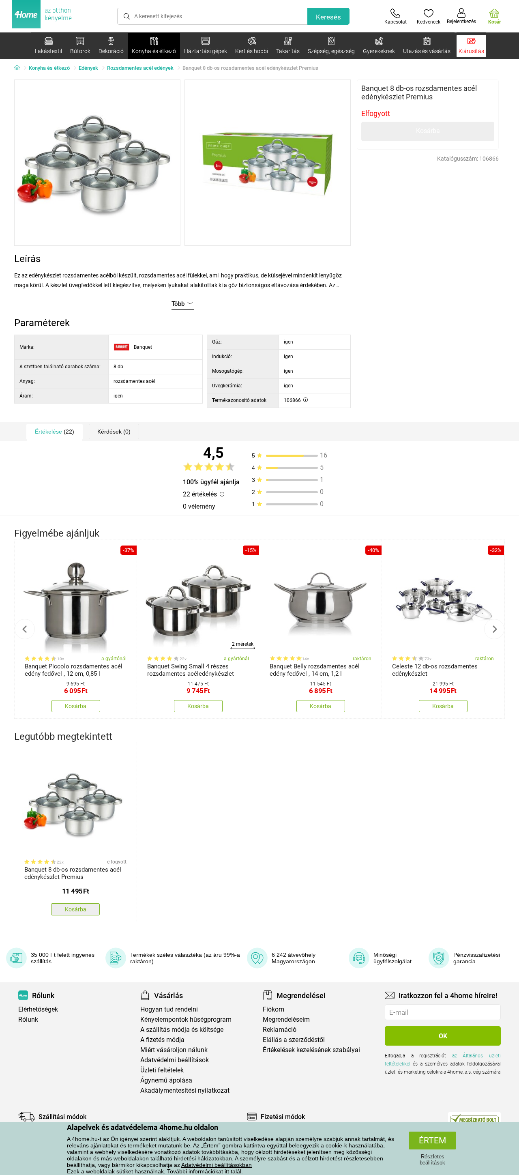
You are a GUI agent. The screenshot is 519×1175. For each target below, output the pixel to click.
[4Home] (20, 68)
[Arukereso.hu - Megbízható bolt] (474, 1119)
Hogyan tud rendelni (169, 1009)
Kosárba (428, 131)
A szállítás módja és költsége (181, 1030)
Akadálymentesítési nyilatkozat (184, 1090)
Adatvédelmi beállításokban (216, 1165)
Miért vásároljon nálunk (174, 1050)
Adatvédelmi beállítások (174, 1060)
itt (227, 1171)
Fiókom (273, 1009)
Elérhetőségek (38, 1009)
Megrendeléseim (286, 1019)
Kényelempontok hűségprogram (186, 1019)
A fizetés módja (162, 1040)
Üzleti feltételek (162, 1070)
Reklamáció (279, 1030)
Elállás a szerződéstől (294, 1040)
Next (494, 629)
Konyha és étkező (49, 68)
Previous (25, 629)
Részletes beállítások (432, 1160)
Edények (88, 68)
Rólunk (28, 1019)
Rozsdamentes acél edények (140, 68)
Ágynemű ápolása (166, 1080)
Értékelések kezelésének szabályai (311, 1050)
